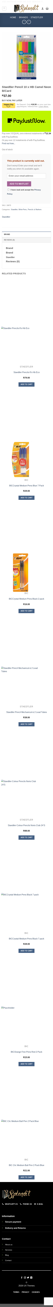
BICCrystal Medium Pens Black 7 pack (26, 939)
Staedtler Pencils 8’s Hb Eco (27, 372)
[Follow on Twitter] (28, 1278)
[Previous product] (29, 22)
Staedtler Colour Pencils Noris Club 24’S (26, 825)
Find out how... (8, 143)
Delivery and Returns (15, 1228)
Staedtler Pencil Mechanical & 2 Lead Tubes (26, 712)
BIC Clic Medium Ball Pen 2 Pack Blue (26, 1165)
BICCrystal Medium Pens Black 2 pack (26, 599)
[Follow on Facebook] (22, 1278)
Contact (8, 1260)
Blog (7, 1255)
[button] (4, 8)
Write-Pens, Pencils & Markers (30, 209)
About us (8, 1245)
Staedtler (37, 17)
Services (8, 1250)
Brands (23, 17)
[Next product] (24, 22)
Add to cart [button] (26, 384)
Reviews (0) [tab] (9, 240)
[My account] (42, 8)
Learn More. (44, 106)
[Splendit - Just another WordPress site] (26, 8)
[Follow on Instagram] (25, 1278)
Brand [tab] (7, 234)
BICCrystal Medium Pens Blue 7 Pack (26, 486)
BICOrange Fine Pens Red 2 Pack (26, 1052)
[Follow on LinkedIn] (31, 1278)
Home (13, 17)
